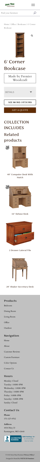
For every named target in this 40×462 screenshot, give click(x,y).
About (6, 346)
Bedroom (8, 305)
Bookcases (22, 24)
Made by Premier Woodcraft (20, 78)
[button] (32, 36)
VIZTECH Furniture (27, 459)
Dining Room (10, 311)
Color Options (10, 363)
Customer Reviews (12, 351)
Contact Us (9, 368)
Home (6, 24)
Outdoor (8, 328)
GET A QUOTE (20, 110)
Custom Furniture (11, 357)
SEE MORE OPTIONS (20, 102)
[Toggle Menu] (33, 5)
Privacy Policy (29, 455)
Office (13, 24)
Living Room (9, 316)
